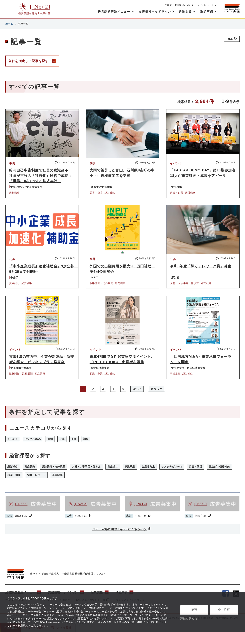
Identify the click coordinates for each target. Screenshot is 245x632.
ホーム (9, 23)
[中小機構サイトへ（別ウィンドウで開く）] (232, 8)
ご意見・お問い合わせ (177, 5)
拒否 (194, 609)
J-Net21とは (205, 5)
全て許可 (224, 609)
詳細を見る (187, 618)
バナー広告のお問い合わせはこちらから (119, 529)
